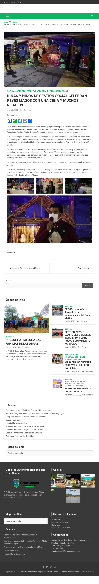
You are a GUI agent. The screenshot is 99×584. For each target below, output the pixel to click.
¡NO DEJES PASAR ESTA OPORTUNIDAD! (78, 390)
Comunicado (83, 268)
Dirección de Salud (13, 420)
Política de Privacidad (70, 572)
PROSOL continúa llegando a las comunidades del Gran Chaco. (77, 313)
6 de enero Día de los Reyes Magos (25, 268)
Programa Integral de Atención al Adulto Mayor (26, 417)
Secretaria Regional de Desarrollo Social (47, 91)
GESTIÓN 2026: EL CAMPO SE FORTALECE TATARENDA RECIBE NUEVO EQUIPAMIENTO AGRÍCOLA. (78, 338)
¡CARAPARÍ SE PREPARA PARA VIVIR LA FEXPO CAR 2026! (78, 365)
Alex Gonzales (25, 110)
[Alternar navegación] (7, 16)
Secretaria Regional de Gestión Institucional (75, 382)
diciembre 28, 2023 (72, 371)
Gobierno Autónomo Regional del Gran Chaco (39, 572)
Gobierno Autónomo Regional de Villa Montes (25, 429)
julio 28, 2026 (11, 347)
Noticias (11, 91)
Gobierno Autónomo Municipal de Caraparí (24, 433)
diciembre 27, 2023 (72, 395)
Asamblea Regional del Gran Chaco (21, 436)
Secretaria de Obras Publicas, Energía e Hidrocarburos (28, 410)
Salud (75, 355)
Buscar (9, 280)
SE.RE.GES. (21, 91)
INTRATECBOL (88, 572)
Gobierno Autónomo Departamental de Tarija (25, 426)
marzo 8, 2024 (70, 347)
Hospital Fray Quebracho (16, 423)
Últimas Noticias (15, 299)
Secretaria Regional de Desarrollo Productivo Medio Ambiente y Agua (35, 413)
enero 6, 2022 (12, 110)
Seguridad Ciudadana (74, 386)
